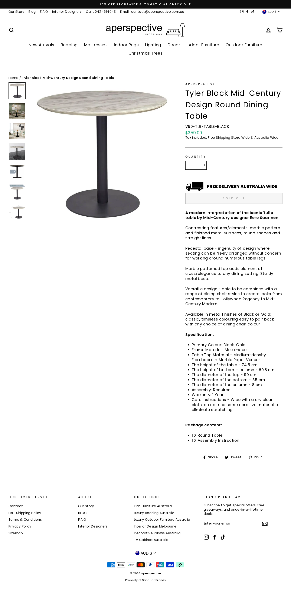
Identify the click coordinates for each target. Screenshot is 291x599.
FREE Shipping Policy (25, 513)
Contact (16, 506)
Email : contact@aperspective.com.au (152, 11)
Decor (174, 45)
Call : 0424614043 (101, 11)
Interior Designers (67, 11)
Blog (32, 11)
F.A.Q (44, 11)
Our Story (16, 11)
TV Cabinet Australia (151, 540)
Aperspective (200, 84)
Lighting (153, 45)
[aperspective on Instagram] (206, 537)
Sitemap (16, 533)
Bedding (69, 45)
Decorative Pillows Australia (157, 533)
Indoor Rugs (126, 45)
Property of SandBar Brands (145, 580)
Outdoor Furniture (244, 45)
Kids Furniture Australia (153, 506)
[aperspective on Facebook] (214, 537)
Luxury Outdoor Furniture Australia (162, 519)
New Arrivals (41, 45)
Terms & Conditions (25, 519)
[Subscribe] (265, 523)
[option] (145, 4)
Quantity (195, 157)
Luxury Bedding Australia (154, 513)
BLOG (82, 513)
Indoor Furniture (203, 45)
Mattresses (96, 45)
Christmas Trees (145, 53)
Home (14, 78)
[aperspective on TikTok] (222, 537)
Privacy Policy (20, 526)
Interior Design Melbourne (155, 526)
